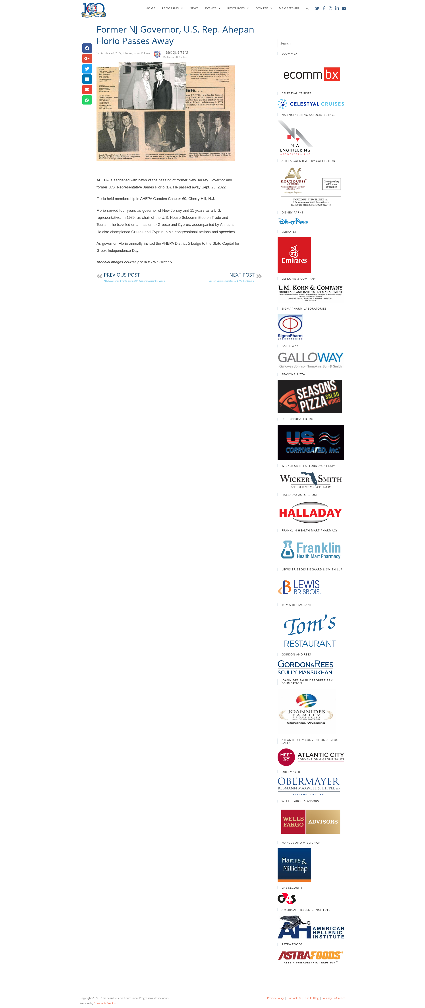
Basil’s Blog (312, 998)
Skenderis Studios (105, 1003)
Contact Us (294, 998)
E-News (127, 53)
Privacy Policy (275, 998)
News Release (142, 53)
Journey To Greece (334, 998)
